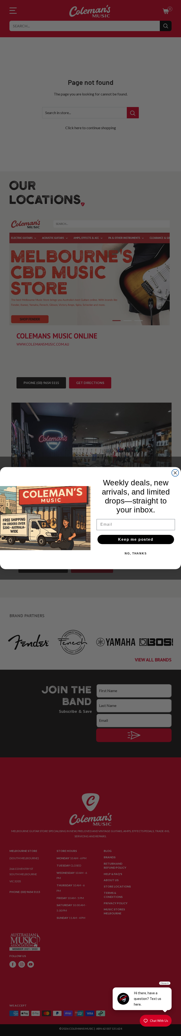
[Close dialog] (175, 472)
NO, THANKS (136, 553)
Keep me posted (135, 539)
